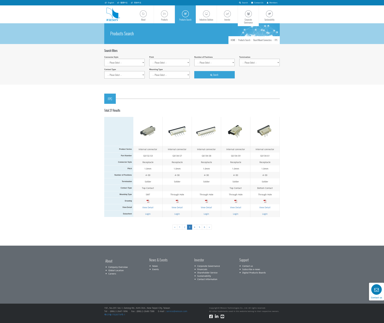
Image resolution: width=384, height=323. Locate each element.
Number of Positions (203, 57)
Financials (202, 269)
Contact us (247, 266)
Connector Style (111, 57)
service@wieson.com (176, 311)
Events (155, 269)
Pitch (151, 57)
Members (273, 2)
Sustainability (204, 275)
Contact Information (207, 279)
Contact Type (110, 69)
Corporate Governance (208, 266)
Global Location (116, 270)
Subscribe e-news (251, 269)
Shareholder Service (207, 272)
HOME (233, 40)
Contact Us (258, 2)
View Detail (147, 207)
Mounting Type (156, 69)
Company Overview (118, 267)
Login (148, 213)
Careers (112, 273)
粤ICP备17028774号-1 (114, 314)
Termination (244, 57)
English (111, 2)
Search (245, 2)
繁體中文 (124, 2)
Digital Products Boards (254, 272)
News (155, 266)
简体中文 (137, 2)
